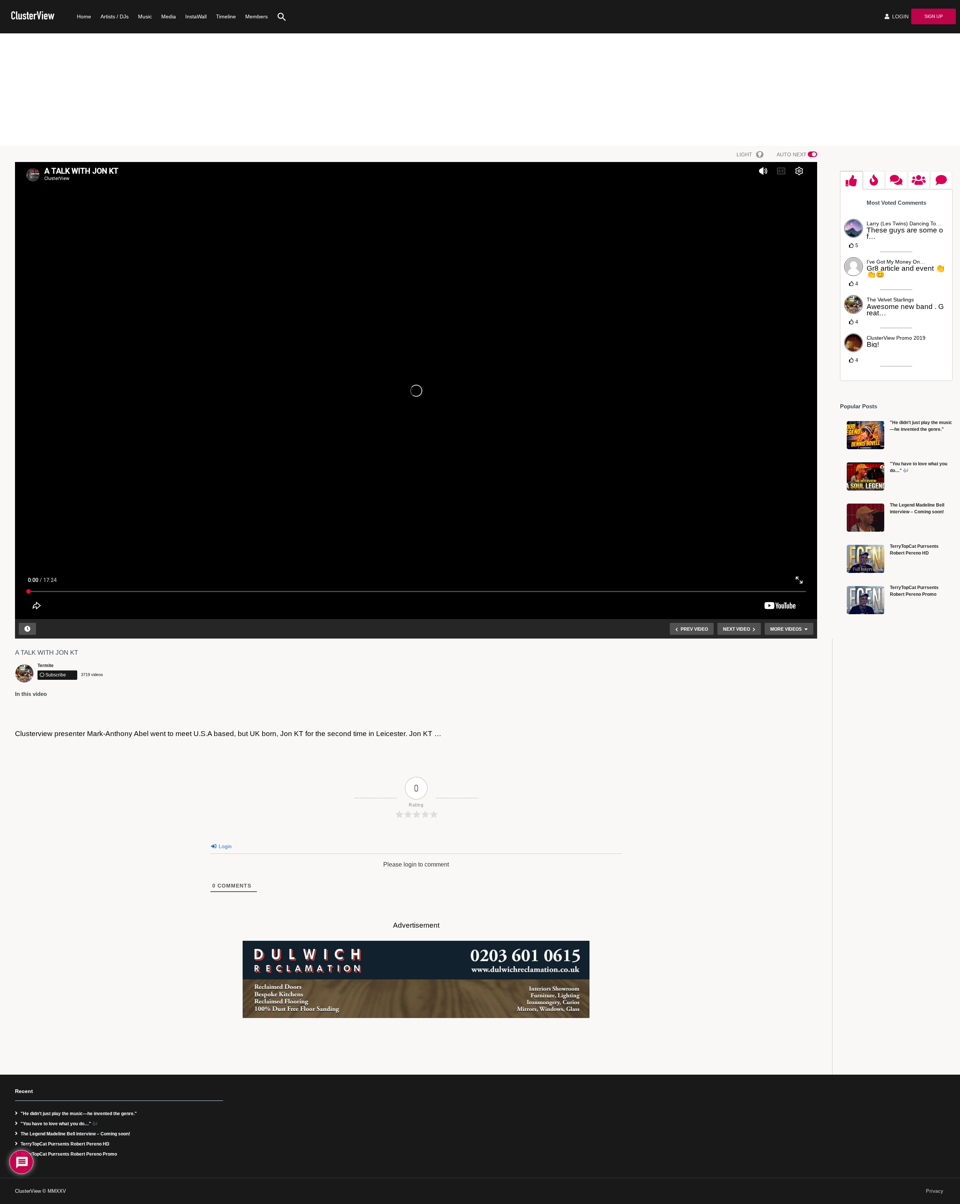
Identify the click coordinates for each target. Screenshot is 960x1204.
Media (168, 16)
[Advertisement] (480, 89)
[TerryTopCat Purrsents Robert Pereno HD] (865, 559)
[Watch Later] (27, 629)
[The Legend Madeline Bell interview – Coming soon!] (865, 518)
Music (145, 16)
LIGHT (744, 154)
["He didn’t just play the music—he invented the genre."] (865, 435)
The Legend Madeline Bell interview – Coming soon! (75, 1134)
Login (224, 846)
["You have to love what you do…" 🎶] (865, 476)
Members (256, 16)
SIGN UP (933, 16)
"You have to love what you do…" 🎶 (59, 1123)
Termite (46, 665)
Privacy (934, 1191)
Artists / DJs (114, 16)
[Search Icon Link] (279, 16)
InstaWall (196, 16)
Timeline (226, 16)
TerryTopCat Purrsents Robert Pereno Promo (69, 1154)
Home (84, 16)
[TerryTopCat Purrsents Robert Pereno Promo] (865, 600)
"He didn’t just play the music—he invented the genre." (79, 1113)
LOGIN (900, 16)
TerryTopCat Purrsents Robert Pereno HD (65, 1144)
